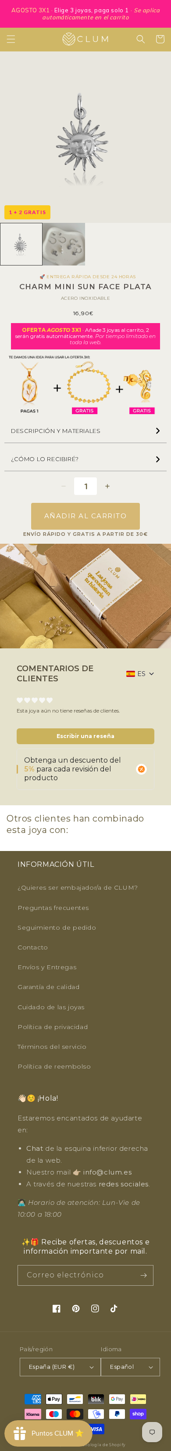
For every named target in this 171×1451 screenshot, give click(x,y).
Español (122, 1366)
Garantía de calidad (48, 987)
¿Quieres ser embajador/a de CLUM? (78, 887)
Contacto (33, 947)
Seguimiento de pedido (57, 927)
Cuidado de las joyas (51, 1007)
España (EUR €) (52, 1366)
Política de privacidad (53, 1027)
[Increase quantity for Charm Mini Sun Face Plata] (107, 486)
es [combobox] (141, 674)
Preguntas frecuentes (53, 908)
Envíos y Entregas (47, 967)
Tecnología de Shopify (101, 1445)
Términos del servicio (52, 1047)
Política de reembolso (54, 1066)
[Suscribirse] (143, 1275)
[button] (11, 39)
